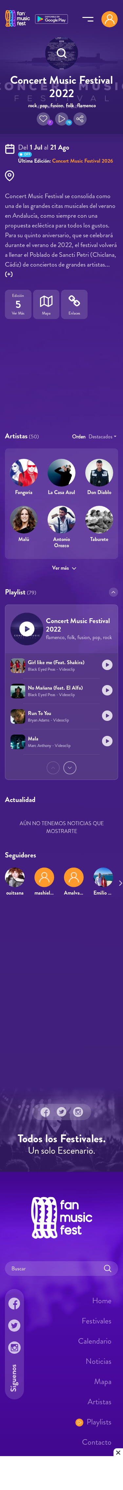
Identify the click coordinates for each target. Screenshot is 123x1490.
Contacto (97, 1442)
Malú (23, 539)
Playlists (99, 1421)
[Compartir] (80, 118)
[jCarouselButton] (119, 882)
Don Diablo (99, 492)
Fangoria (23, 492)
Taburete (99, 539)
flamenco (86, 105)
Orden (79, 436)
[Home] (17, 27)
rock (32, 105)
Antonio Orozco (61, 542)
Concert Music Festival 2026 (82, 161)
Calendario (95, 1341)
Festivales (97, 1320)
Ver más (60, 568)
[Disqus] (61, 995)
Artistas (100, 1401)
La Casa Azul (61, 492)
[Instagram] (78, 1112)
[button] (43, 118)
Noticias (99, 1361)
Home (102, 1300)
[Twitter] (62, 1112)
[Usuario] (109, 19)
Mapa (103, 1381)
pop (44, 105)
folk (70, 105)
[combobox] (102, 437)
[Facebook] (45, 1112)
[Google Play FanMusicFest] (51, 18)
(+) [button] (9, 274)
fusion (57, 105)
